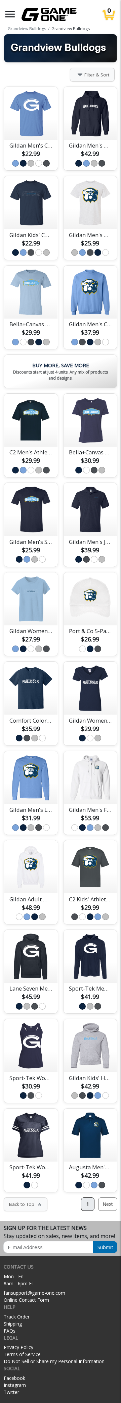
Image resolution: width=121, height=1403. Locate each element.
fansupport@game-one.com (34, 1293)
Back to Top (25, 1204)
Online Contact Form (26, 1300)
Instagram (15, 1385)
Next (108, 1204)
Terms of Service (22, 1354)
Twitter (11, 1392)
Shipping (13, 1324)
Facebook (14, 1378)
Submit (105, 1247)
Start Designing (31, 126)
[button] (10, 14)
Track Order (17, 1316)
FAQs (9, 1331)
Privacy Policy (18, 1347)
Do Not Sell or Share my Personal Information (54, 1361)
